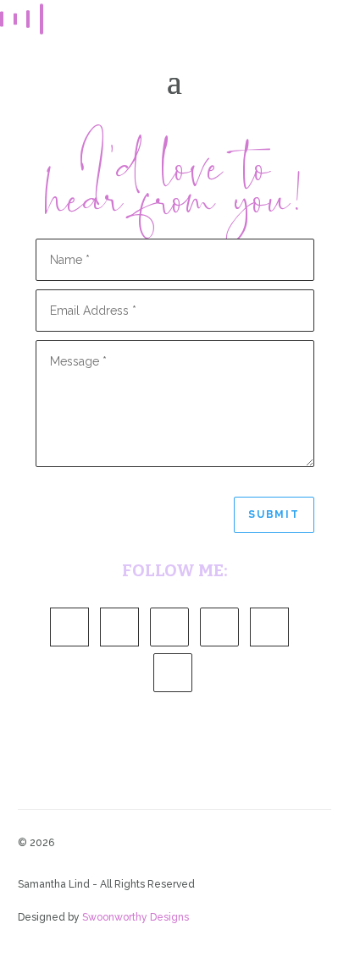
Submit (274, 514)
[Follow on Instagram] (219, 627)
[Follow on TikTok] (172, 672)
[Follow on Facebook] (169, 627)
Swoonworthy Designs (135, 917)
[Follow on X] (269, 627)
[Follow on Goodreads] (119, 627)
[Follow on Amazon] (69, 627)
